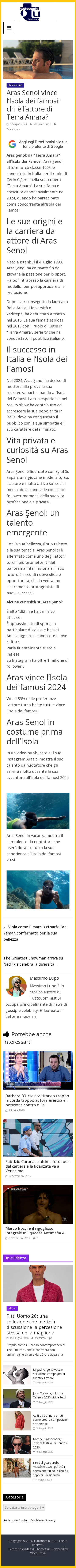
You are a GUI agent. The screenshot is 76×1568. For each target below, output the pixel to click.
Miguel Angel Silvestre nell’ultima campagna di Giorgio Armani (49, 1373)
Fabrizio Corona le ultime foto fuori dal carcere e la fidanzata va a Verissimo (37, 1166)
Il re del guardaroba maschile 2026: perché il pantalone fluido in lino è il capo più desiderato (51, 1469)
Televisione (15, 85)
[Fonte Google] (38, 144)
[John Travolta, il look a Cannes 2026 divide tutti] (17, 1391)
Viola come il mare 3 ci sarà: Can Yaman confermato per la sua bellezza (34, 933)
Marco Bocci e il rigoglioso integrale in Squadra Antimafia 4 (34, 1230)
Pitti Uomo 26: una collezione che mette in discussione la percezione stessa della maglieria (34, 1324)
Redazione (10, 1520)
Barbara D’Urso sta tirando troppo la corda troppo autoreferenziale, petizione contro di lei (37, 1100)
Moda (12, 1308)
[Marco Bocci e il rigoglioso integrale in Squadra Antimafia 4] (38, 1187)
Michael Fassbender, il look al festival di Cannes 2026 (50, 1443)
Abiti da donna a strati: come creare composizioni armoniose (51, 1419)
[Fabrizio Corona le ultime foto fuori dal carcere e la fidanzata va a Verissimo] (38, 1121)
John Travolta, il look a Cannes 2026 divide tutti (49, 1395)
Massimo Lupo (43, 124)
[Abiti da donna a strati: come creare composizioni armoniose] (17, 1414)
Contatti (24, 1520)
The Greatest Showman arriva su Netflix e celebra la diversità (33, 961)
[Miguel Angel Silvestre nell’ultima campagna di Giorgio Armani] (17, 1368)
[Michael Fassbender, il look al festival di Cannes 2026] (17, 1437)
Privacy (50, 1520)
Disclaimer (37, 1520)
